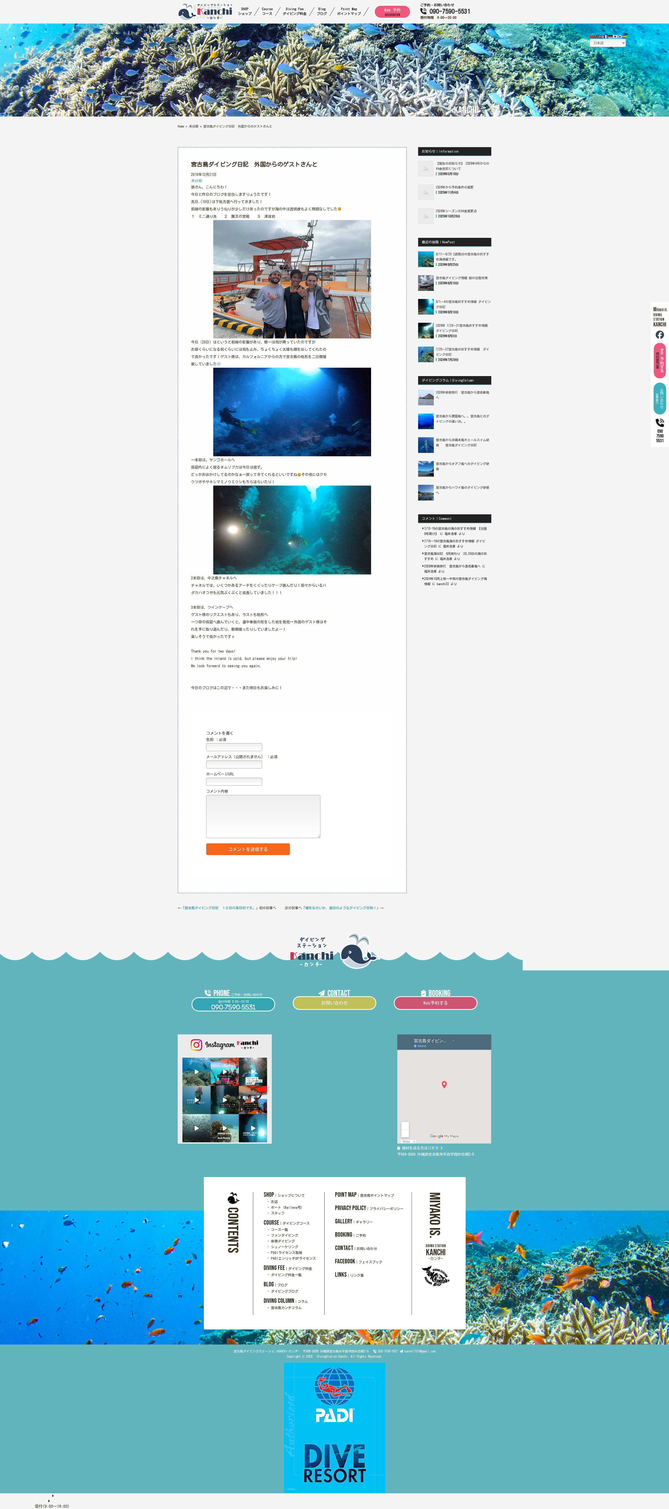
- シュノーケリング (282, 1247)
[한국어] (620, 36)
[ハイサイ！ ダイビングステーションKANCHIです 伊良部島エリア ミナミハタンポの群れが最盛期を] (253, 1072)
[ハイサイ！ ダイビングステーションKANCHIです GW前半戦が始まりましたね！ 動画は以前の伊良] (253, 1128)
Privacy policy (369, 1208)
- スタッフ (276, 1213)
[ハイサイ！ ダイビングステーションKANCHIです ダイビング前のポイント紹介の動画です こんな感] (253, 1100)
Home (181, 126)
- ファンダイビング (282, 1235)
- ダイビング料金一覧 (284, 1275)
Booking (350, 1235)
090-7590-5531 (448, 11)
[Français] (606, 36)
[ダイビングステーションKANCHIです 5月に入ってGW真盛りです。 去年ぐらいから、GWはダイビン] (225, 1128)
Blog (275, 1284)
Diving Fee (288, 1268)
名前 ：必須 (216, 739)
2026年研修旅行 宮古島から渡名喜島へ (452, 566)
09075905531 (660, 436)
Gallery (354, 1221)
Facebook (358, 1261)
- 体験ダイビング (281, 1241)
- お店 (272, 1201)
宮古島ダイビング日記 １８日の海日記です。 (220, 908)
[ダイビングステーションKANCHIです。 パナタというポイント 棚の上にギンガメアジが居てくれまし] (196, 1128)
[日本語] (615, 36)
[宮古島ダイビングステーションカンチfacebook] (660, 336)
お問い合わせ (444, 5)
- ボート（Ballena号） (285, 1207)
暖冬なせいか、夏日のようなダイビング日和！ (341, 908)
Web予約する (435, 1003)
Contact (356, 1248)
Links (349, 1274)
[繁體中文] (596, 36)
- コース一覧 (277, 1229)
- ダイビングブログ (282, 1291)
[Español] (624, 36)
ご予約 (425, 5)
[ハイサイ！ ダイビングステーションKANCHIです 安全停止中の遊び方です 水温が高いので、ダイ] (196, 1100)
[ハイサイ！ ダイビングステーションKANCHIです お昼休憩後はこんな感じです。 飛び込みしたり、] (225, 1072)
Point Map (364, 1195)
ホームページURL (220, 774)
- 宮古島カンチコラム (284, 1308)
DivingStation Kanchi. (332, 1356)
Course (287, 1222)
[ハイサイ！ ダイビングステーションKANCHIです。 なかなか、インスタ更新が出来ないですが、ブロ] (196, 1072)
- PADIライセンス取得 (284, 1252)
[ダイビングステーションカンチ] (205, 20)
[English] (601, 36)
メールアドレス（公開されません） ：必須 (242, 757)
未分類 (193, 126)
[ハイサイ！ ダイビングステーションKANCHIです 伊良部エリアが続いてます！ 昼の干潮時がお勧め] (225, 1100)
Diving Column (286, 1301)
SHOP (284, 1195)
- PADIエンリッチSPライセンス (291, 1258)
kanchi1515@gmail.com (420, 1351)
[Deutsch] (610, 36)
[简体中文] (592, 36)
